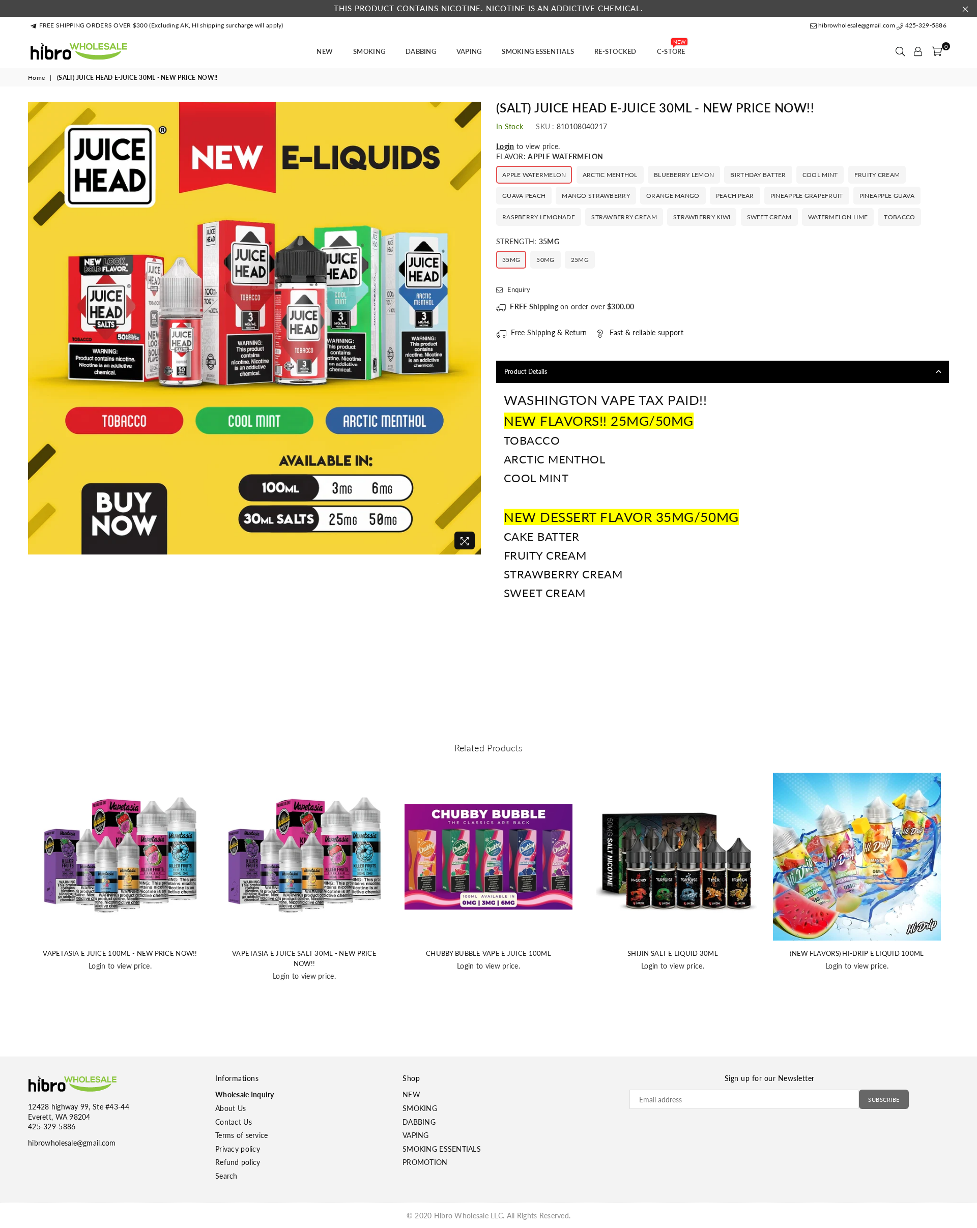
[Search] (900, 51)
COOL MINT (820, 175)
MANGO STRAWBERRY (595, 195)
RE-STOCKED (615, 51)
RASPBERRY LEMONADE (538, 217)
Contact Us (233, 1122)
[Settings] (918, 51)
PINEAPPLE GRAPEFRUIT (806, 195)
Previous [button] (16, 896)
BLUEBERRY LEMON (684, 175)
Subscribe (884, 1099)
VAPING (469, 51)
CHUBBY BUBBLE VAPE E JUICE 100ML (488, 953)
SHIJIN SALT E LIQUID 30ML (672, 953)
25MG (580, 260)
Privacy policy (237, 1149)
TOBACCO (899, 217)
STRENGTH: (527, 241)
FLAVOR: (550, 156)
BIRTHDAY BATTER (758, 175)
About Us (230, 1108)
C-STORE (671, 48)
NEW (325, 51)
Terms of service (241, 1135)
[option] (254, 328)
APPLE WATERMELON (534, 175)
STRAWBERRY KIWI (701, 217)
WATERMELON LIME (838, 217)
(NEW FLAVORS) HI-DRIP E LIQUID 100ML (857, 953)
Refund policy (238, 1162)
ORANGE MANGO (672, 195)
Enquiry (517, 289)
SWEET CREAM (769, 217)
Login (505, 146)
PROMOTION (425, 1162)
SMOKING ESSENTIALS (538, 51)
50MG (545, 260)
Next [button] (960, 896)
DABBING (421, 51)
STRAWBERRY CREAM (623, 217)
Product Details (526, 371)
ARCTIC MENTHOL (610, 175)
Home (36, 77)
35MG (511, 260)
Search (226, 1176)
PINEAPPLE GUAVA (886, 195)
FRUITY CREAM (877, 175)
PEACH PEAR (735, 195)
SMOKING (369, 51)
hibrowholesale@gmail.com (856, 25)
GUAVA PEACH (523, 195)
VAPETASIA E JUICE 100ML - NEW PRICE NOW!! (120, 953)
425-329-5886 (924, 25)
